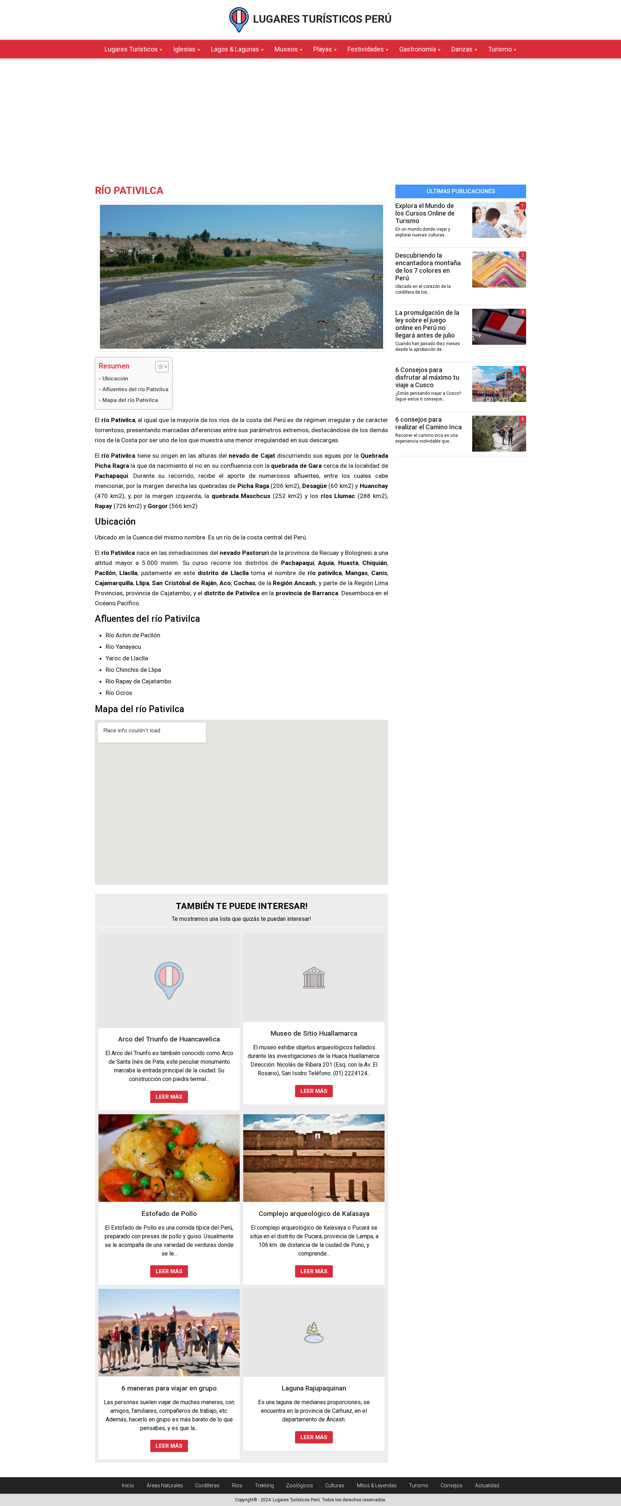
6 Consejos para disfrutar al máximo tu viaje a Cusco (427, 377)
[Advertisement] (310, 123)
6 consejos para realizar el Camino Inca (428, 423)
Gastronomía (417, 49)
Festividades (366, 49)
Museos (286, 49)
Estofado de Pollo (169, 1213)
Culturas (334, 1485)
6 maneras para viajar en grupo (169, 1388)
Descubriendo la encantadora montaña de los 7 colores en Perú (428, 267)
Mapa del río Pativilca (130, 400)
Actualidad (487, 1485)
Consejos (452, 1485)
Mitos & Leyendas (377, 1485)
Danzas (462, 49)
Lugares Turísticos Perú (321, 19)
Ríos (237, 1485)
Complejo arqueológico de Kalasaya (314, 1213)
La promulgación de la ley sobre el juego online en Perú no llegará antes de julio (427, 324)
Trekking (264, 1485)
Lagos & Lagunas (235, 49)
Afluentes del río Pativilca (135, 389)
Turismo (500, 49)
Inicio (128, 1485)
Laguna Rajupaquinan (314, 1388)
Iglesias (184, 49)
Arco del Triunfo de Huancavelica (169, 1039)
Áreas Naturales (165, 1485)
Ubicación (115, 378)
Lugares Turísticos (131, 49)
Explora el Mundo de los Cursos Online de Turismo (425, 213)
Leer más (169, 1097)
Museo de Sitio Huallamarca (314, 1033)
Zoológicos (299, 1485)
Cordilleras (207, 1485)
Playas (322, 49)
